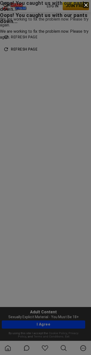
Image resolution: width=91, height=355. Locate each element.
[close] (86, 5)
